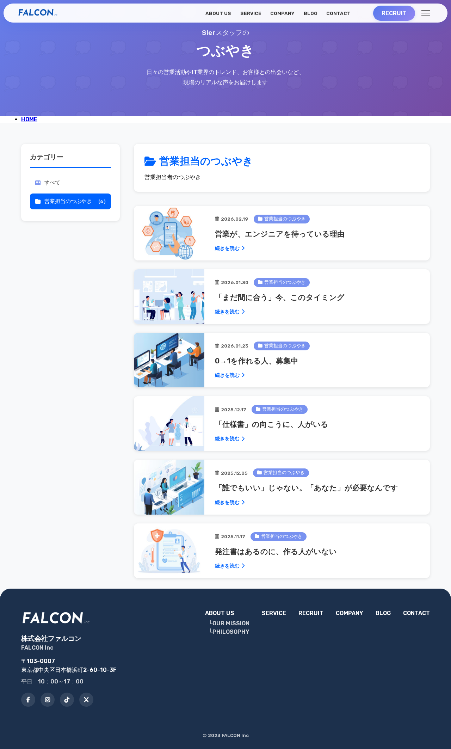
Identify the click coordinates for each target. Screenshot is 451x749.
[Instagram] (48, 700)
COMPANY (282, 13)
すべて (52, 182)
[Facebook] (28, 700)
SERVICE (250, 13)
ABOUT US (218, 13)
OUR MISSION (230, 623)
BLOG (310, 13)
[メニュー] (425, 13)
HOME (29, 119)
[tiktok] (67, 700)
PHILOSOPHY (230, 631)
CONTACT (338, 13)
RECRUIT (310, 613)
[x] (86, 700)
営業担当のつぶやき (75, 201)
